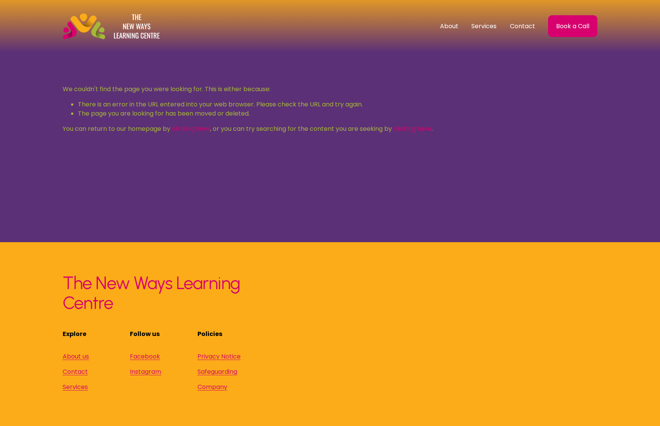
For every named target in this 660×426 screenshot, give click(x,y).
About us (76, 356)
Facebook (145, 356)
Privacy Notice (219, 356)
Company (212, 387)
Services (75, 387)
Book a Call (572, 26)
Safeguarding (217, 371)
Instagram (145, 371)
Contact (522, 26)
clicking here (191, 128)
